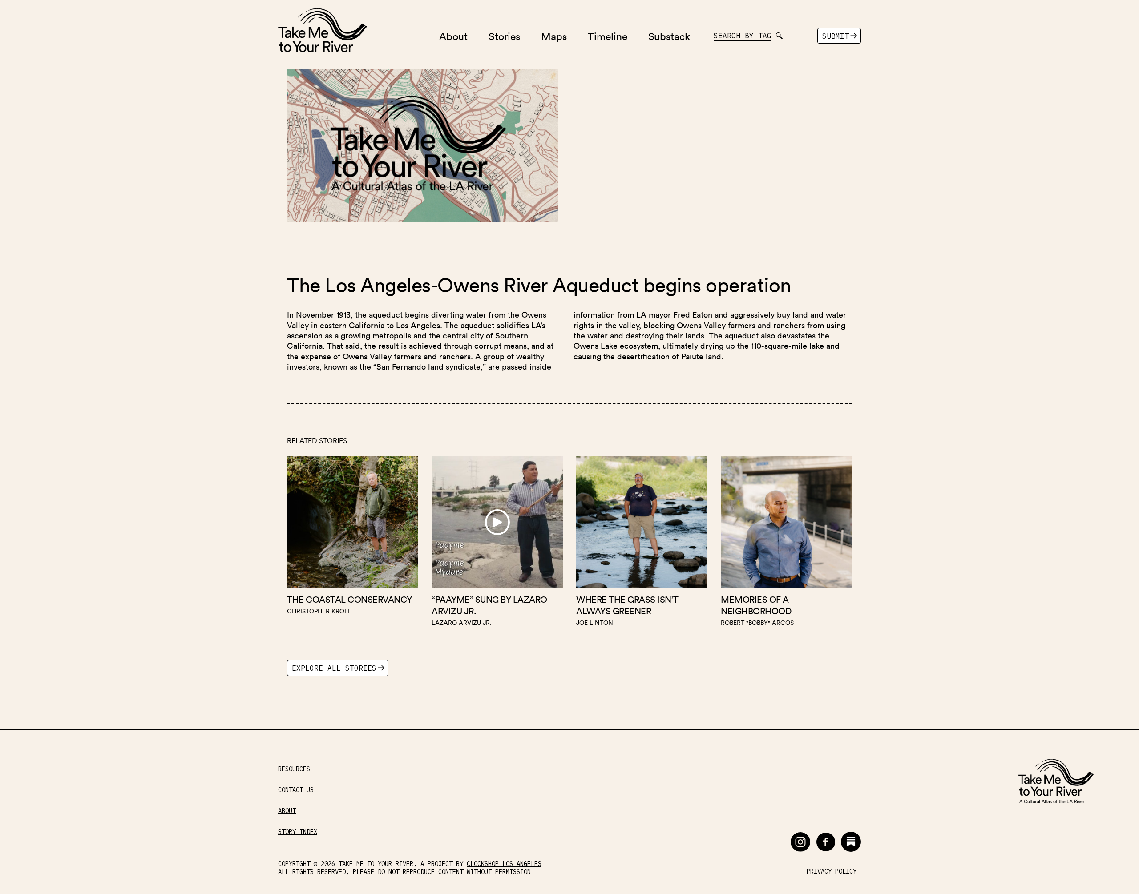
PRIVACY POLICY (831, 871)
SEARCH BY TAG (742, 35)
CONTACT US (296, 790)
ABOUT (287, 811)
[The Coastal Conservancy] (352, 543)
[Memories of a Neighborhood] (786, 543)
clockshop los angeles (504, 864)
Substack (669, 35)
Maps (554, 35)
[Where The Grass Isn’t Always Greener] (641, 543)
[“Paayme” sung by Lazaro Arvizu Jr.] (497, 543)
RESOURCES (294, 769)
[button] (800, 842)
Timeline (607, 35)
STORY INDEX (297, 832)
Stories (504, 35)
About (453, 35)
